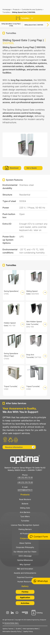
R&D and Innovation (25, 569)
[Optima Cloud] (25, 612)
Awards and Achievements (25, 573)
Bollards (25, 504)
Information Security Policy (12, 631)
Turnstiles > (7, 12)
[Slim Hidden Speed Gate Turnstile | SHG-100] (36, 317)
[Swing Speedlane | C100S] (14, 349)
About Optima (25, 543)
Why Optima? (25, 564)
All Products (25, 533)
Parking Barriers (25, 529)
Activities (25, 603)
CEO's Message (25, 556)
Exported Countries (25, 577)
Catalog (39, 613)
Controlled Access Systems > (32, 9)
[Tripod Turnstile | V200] (36, 380)
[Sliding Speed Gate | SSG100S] (36, 285)
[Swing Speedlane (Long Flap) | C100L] (14, 285)
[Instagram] (8, 612)
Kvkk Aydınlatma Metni (30, 629)
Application (25, 597)
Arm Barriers (25, 512)
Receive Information (14, 447)
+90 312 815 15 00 (25, 477)
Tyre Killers (25, 516)
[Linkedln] (13, 612)
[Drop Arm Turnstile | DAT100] (36, 349)
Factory (25, 592)
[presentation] (48, 24)
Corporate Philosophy (25, 547)
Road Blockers (25, 499)
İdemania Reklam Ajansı (11, 623)
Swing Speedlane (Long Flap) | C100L (11, 24)
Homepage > (7, 9)
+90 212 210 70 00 (25, 482)
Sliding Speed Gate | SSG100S (33, 25)
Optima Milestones (25, 560)
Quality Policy (28, 631)
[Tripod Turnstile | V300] (14, 380)
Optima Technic (8, 629)
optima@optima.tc (25, 490)
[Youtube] (18, 612)
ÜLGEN (18, 629)
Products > (17, 9)
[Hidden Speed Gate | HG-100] (14, 317)
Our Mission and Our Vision (25, 552)
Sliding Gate (25, 508)
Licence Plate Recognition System (25, 525)
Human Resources (25, 581)
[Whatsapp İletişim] (40, 581)
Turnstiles (25, 521)
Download (14, 168)
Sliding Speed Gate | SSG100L (23, 12)
